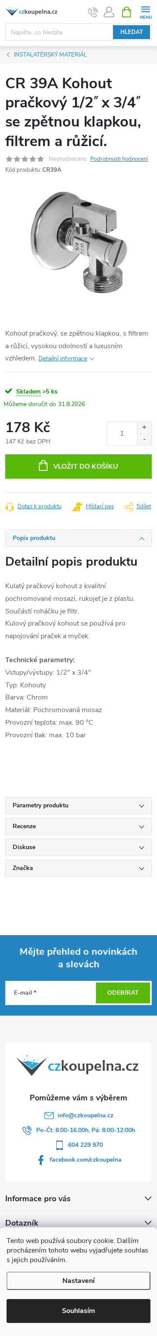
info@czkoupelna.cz (85, 1115)
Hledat (131, 32)
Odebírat (123, 993)
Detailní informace (62, 358)
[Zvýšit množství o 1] (144, 427)
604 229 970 (85, 1145)
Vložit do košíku (85, 466)
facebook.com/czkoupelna (86, 1160)
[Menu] (145, 11)
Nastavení (78, 1281)
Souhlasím (78, 1311)
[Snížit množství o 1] (144, 439)
